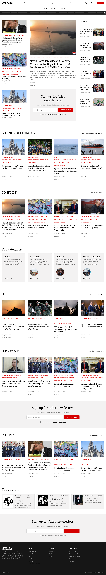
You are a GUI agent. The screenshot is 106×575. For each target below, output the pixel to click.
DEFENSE (11, 318)
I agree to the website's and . (53, 114)
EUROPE (22, 35)
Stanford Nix (7, 338)
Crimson (101, 572)
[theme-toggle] (92, 3)
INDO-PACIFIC (6, 74)
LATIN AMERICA (6, 111)
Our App (51, 3)
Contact (79, 3)
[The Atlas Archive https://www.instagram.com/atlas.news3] (20, 501)
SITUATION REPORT (7, 35)
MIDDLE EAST (15, 74)
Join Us (58, 3)
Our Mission (24, 3)
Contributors (34, 3)
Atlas (5, 46)
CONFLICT (17, 69)
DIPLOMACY (5, 71)
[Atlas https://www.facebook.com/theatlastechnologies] (52, 499)
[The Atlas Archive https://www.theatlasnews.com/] (22, 501)
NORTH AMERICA (63, 57)
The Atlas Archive (18, 497)
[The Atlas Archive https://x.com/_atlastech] (15, 501)
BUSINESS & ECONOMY (8, 108)
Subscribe (43, 3)
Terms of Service (74, 554)
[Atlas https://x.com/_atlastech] (50, 499)
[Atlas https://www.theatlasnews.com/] (62, 499)
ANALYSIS (5, 318)
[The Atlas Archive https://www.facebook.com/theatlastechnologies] (18, 501)
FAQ (70, 559)
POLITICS (17, 35)
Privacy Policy (62, 114)
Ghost (95, 572)
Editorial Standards (74, 556)
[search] (86, 3)
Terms (55, 114)
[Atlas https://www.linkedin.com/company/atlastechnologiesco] (55, 499)
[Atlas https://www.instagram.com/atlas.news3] (57, 499)
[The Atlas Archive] (8, 501)
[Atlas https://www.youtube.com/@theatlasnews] (59, 499)
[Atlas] (8, 3)
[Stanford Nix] (78, 500)
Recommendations (68, 3)
